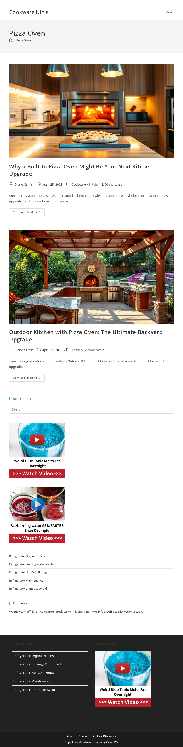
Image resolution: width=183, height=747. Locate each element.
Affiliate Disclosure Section (124, 612)
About (70, 736)
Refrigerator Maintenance (26, 581)
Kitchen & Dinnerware (105, 184)
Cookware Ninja (29, 12)
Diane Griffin (23, 184)
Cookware (78, 184)
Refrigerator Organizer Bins (27, 556)
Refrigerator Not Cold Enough (28, 572)
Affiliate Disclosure (104, 736)
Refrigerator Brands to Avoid (28, 589)
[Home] (10, 40)
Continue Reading (29, 213)
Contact (83, 736)
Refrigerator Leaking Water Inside (31, 564)
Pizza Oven (23, 40)
